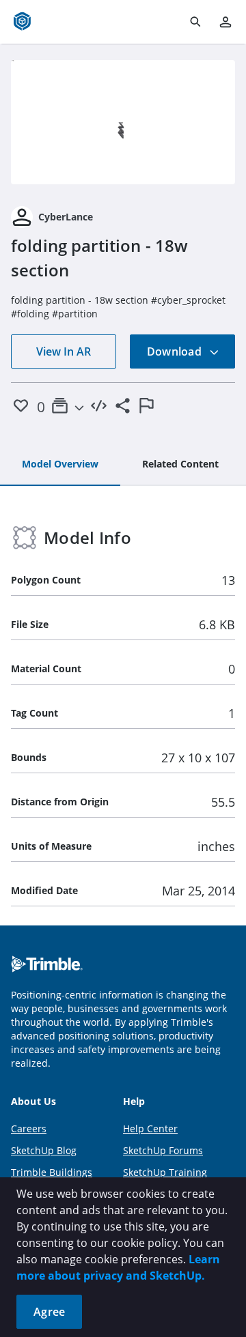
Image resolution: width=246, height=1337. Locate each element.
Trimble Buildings (51, 1172)
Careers (28, 1128)
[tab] (60, 465)
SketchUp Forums (163, 1150)
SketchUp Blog (44, 1150)
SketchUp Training (165, 1172)
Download (175, 351)
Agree (49, 1311)
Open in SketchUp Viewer (123, 122)
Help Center (150, 1128)
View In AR (63, 351)
